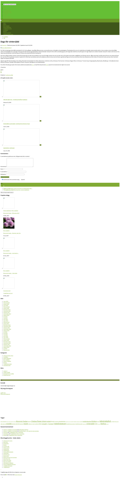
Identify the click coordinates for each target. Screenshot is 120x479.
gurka (69, 421)
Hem (4, 7)
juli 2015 (5, 348)
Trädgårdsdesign (60, 423)
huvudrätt (71, 421)
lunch (113, 421)
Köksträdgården (7, 11)
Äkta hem (5, 442)
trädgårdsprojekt (78, 424)
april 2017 (5, 319)
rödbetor (30, 424)
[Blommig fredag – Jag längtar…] (8, 248)
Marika (5, 435)
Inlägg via (6, 372)
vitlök (96, 424)
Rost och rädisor (7, 461)
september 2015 (7, 346)
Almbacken (6, 443)
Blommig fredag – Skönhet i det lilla (12, 233)
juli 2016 (5, 332)
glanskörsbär (62, 421)
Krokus (94, 421)
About (4, 8)
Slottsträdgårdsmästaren (9, 464)
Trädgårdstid (6, 467)
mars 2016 (5, 337)
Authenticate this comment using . (14, 179)
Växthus (103, 424)
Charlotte (4, 45)
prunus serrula (15, 424)
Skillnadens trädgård (8, 463)
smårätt (36, 424)
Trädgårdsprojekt (7, 12)
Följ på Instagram (6, 394)
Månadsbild (117, 421)
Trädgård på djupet (7, 465)
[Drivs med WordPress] (6, 474)
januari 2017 (6, 323)
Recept (5, 15)
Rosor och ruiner (7, 460)
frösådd (48, 421)
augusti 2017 (6, 315)
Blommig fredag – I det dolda (10, 273)
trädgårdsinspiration (70, 424)
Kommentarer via (8, 373)
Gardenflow (6, 449)
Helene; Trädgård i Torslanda (10, 429)
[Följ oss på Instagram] (3, 186)
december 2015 (6, 341)
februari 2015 (6, 350)
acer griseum (3, 421)
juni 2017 (5, 316)
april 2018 (5, 305)
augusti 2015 (6, 347)
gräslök (67, 421)
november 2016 (7, 326)
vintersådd (10, 75)
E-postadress (4, 171)
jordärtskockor (87, 421)
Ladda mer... (3, 392)
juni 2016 (5, 333)
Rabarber (21, 424)
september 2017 (7, 314)
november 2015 (7, 343)
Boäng (4, 445)
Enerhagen (6, 433)
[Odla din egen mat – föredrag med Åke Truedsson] (21, 96)
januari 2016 (6, 340)
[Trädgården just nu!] (8, 288)
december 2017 (6, 309)
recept (25, 424)
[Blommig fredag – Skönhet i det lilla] (8, 228)
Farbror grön (6, 447)
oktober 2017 (6, 312)
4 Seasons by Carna (7, 440)
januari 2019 (6, 304)
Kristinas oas (6, 454)
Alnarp (7, 421)
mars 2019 (5, 301)
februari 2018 (6, 307)
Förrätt (52, 421)
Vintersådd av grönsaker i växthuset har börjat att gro (16, 123)
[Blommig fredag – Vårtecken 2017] (8, 208)
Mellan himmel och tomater (10, 457)
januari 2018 (6, 308)
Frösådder (5, 14)
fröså (6, 75)
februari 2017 (6, 322)
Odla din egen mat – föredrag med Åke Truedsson (15, 99)
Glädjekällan (6, 450)
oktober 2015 (6, 344)
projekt (9, 424)
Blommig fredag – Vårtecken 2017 (11, 213)
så (47, 424)
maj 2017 (5, 318)
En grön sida (6, 446)
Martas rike (6, 456)
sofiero (40, 424)
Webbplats (3, 174)
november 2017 (7, 311)
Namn (2, 169)
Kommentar (3, 166)
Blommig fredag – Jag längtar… (11, 253)
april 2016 (5, 336)
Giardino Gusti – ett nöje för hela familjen (29, 431)
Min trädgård (6, 9)
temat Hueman (18, 474)
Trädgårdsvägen (4, 2)
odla (1, 424)
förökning (57, 421)
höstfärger (75, 421)
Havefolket (6, 453)
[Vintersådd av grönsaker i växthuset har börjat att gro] (21, 121)
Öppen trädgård (7, 16)
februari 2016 (6, 339)
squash (44, 424)
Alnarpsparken (11, 421)
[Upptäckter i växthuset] (21, 145)
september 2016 (7, 329)
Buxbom (29, 421)
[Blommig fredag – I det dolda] (8, 268)
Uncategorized (6, 290)
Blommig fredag (21, 421)
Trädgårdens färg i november (16, 432)
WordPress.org (6, 375)
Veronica (5, 432)
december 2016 (6, 325)
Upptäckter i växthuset (9, 148)
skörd (33, 424)
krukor (98, 421)
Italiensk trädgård (79, 421)
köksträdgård (105, 421)
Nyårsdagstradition (23, 429)
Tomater (50, 424)
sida (47, 64)
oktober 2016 (6, 327)
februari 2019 (6, 302)
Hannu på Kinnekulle (8, 452)
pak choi (4, 424)
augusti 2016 (6, 330)
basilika (14, 421)
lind (111, 421)
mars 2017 (5, 320)
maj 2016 (5, 334)
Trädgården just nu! (7, 293)
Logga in (5, 371)
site (33, 64)
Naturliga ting (6, 459)
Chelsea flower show (8, 18)
